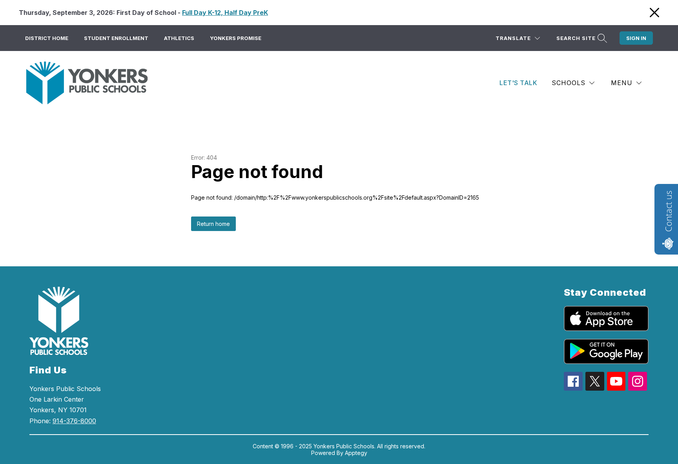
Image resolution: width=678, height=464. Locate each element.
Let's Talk (518, 83)
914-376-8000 (74, 421)
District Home (46, 38)
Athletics (179, 38)
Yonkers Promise (235, 38)
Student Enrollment (116, 38)
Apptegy (356, 452)
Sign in (636, 38)
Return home (213, 223)
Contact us (668, 211)
